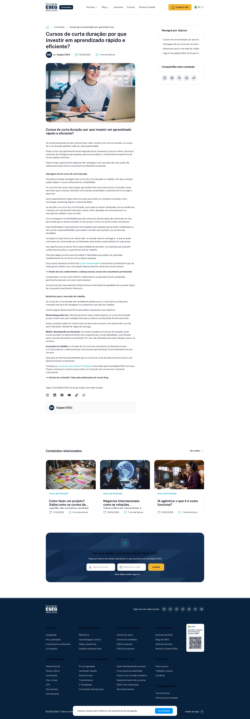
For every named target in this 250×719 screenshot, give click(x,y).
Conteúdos (59, 27)
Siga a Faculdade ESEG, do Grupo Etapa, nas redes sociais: (182, 53)
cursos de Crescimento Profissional (75, 366)
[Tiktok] (76, 395)
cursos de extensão (89, 263)
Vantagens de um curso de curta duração (182, 44)
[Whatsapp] (83, 395)
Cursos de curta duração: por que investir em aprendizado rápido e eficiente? (182, 39)
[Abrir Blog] (108, 7)
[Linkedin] (54, 395)
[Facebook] (62, 395)
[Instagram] (47, 395)
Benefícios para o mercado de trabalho (182, 48)
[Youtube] (69, 395)
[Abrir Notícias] (96, 7)
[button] (194, 712)
